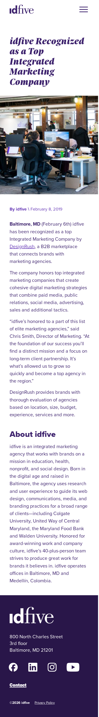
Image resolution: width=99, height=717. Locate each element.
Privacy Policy (45, 702)
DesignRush (22, 246)
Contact (18, 685)
